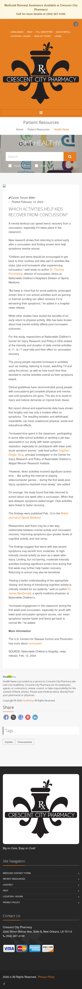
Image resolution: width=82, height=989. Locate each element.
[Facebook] (76, 24)
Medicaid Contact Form (17, 872)
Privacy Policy (11, 902)
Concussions (25, 742)
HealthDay (28, 700)
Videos (44, 166)
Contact (8, 884)
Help (29, 31)
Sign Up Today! (42, 35)
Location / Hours (20, 35)
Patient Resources (38, 129)
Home (19, 129)
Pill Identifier (44, 31)
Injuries (9, 742)
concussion (35, 643)
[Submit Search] (70, 156)
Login (58, 35)
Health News (22, 166)
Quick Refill (63, 31)
